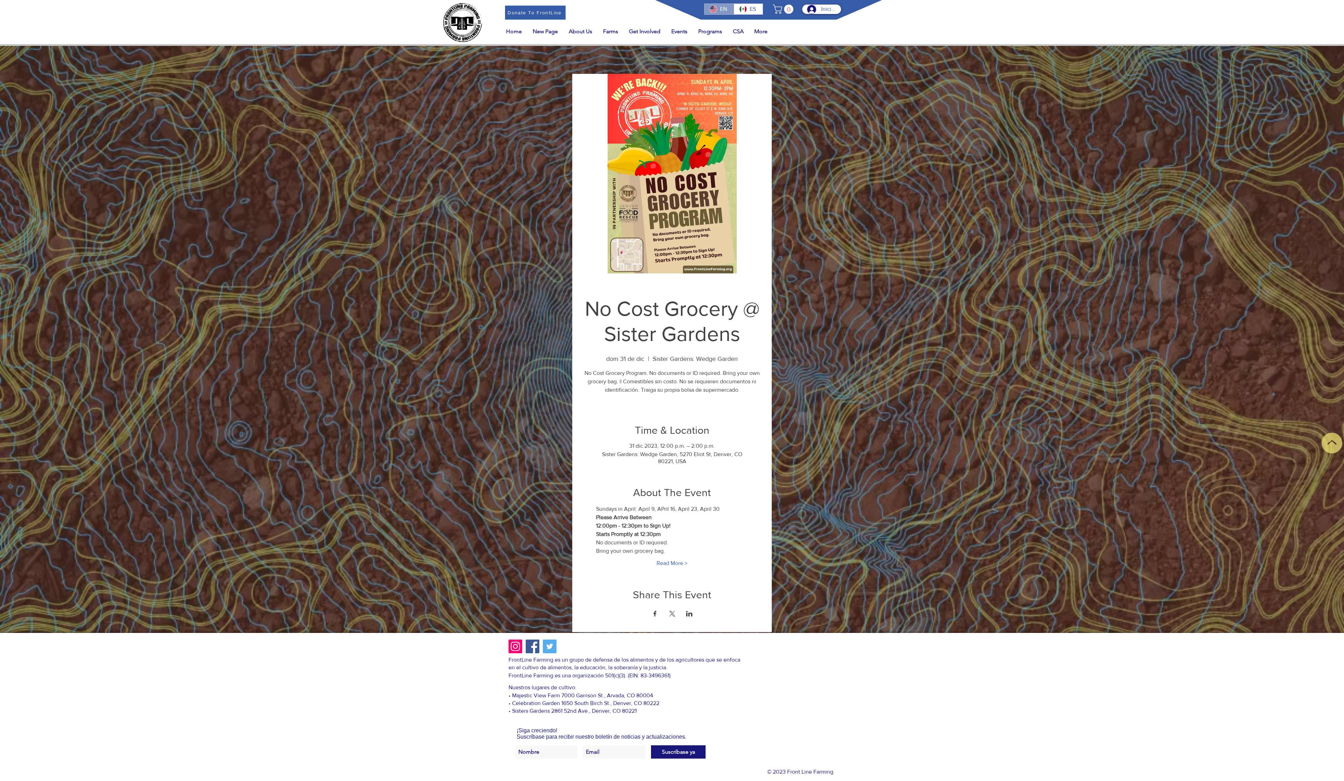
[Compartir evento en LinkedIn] (689, 613)
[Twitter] (549, 646)
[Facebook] (532, 646)
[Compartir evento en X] (672, 613)
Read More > (672, 563)
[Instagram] (515, 646)
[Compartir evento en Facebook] (655, 613)
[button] (784, 9)
